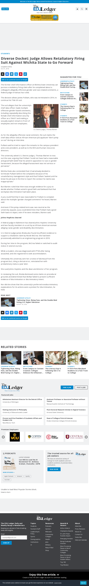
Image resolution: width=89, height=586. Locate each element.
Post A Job (81, 387)
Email (2, 534)
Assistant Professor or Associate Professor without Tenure (66, 400)
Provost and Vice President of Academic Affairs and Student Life (22, 419)
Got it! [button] (83, 583)
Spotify (28, 476)
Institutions (65, 93)
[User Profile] (77, 9)
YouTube (7, 479)
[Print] (2, 74)
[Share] (7, 74)
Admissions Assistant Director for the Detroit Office (22, 399)
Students (5, 54)
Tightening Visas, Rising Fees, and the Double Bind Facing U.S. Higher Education (37, 301)
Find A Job (67, 387)
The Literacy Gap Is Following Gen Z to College (67, 108)
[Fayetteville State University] (35, 437)
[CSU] (74, 437)
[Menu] (86, 9)
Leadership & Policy (24, 298)
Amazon (19, 476)
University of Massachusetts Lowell (15, 412)
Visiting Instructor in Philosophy (15, 410)
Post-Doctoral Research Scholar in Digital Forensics (66, 410)
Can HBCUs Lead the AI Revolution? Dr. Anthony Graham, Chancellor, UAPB (29, 462)
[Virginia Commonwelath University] (54, 437)
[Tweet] (16, 74)
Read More (54, 469)
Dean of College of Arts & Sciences (60, 418)
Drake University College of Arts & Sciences (62, 421)
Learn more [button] (58, 583)
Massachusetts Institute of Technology (60, 404)
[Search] (82, 9)
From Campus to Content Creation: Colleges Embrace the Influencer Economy (68, 97)
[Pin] (20, 74)
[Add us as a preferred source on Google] (25, 74)
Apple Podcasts (8, 476)
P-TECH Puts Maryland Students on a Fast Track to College (68, 120)
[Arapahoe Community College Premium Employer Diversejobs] (15, 437)
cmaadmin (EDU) (6, 67)
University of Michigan (11, 402)
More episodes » (8, 472)
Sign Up (6, 543)
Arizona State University (55, 412)
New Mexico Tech (9, 423)
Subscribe (5, 9)
